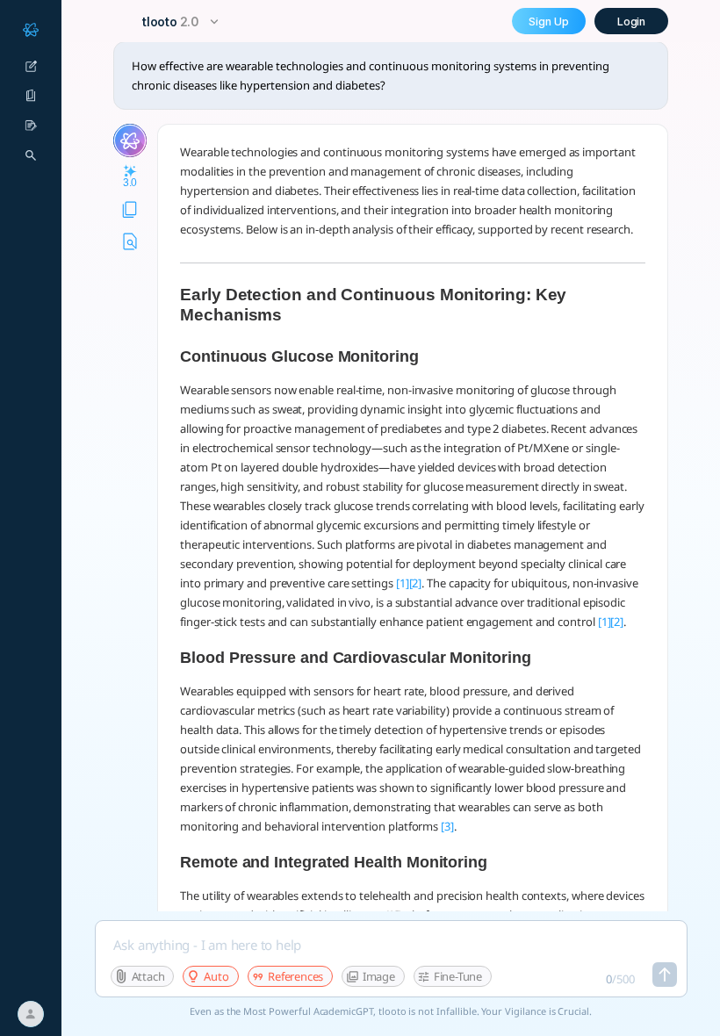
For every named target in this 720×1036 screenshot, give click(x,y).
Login (631, 21)
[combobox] (182, 21)
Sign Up (549, 21)
